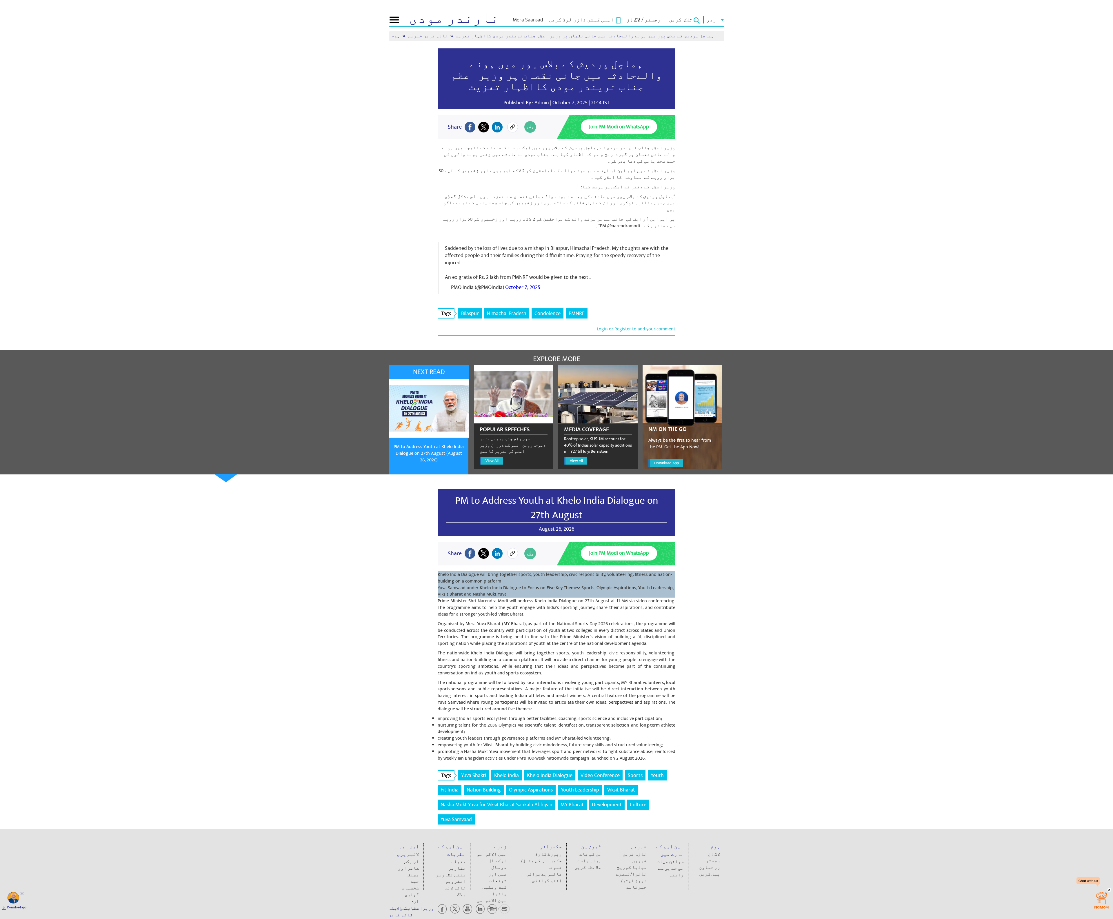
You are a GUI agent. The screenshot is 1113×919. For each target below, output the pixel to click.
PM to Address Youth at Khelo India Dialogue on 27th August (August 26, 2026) (429, 453)
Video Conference (600, 775)
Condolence (547, 313)
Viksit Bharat (621, 790)
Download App (666, 463)
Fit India (450, 790)
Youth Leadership (580, 790)
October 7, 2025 (522, 287)
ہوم (396, 36)
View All (492, 460)
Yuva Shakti (473, 775)
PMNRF (577, 313)
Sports (635, 775)
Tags (446, 313)
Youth (657, 775)
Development (607, 804)
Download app (16, 907)
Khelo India (506, 775)
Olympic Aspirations (531, 790)
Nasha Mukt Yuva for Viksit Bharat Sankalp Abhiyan (496, 804)
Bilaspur (470, 313)
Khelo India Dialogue (549, 775)
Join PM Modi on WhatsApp (619, 127)
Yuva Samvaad (456, 819)
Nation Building (484, 790)
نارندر (454, 18)
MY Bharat (572, 804)
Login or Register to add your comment (636, 329)
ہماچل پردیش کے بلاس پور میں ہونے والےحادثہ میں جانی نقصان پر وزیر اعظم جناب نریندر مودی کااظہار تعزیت (556, 75)
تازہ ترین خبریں (428, 36)
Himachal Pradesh (506, 313)
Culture (638, 804)
